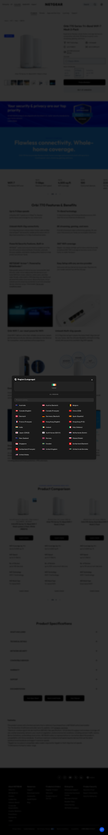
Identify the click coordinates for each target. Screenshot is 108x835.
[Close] (92, 380)
